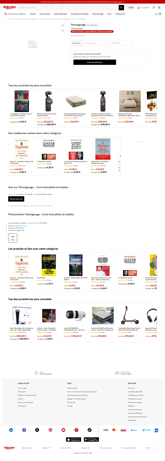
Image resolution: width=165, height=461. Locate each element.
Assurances (132, 420)
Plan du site (71, 402)
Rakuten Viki (85, 448)
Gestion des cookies (135, 402)
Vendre (20, 399)
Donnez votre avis (16, 199)
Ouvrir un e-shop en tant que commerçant (82, 392)
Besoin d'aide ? (72, 388)
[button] (118, 1)
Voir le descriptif (76, 28)
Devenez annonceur (135, 409)
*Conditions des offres (135, 395)
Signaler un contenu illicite (76, 399)
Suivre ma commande (25, 402)
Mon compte (22, 388)
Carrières (131, 388)
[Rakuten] (10, 7)
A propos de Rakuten (135, 413)
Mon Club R (22, 406)
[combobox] (67, 7)
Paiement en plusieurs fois (27, 395)
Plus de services (105, 448)
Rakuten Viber (66, 448)
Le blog (69, 406)
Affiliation (131, 406)
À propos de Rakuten (129, 448)
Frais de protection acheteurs (77, 395)
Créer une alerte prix (94, 62)
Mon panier (22, 392)
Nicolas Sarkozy (32, 223)
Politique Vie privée (135, 399)
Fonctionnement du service (137, 417)
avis (82, 36)
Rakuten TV (46, 448)
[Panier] (159, 7)
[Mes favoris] (154, 7)
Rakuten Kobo (27, 448)
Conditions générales (135, 392)
